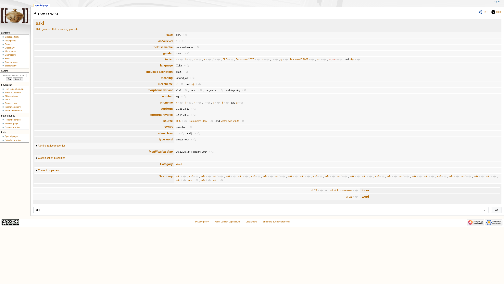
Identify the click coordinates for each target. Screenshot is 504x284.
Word (179, 164)
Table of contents (13, 92)
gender (168, 53)
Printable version (13, 140)
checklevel (165, 41)
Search (4, 71)
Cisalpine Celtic (12, 37)
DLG (225, 59)
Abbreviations (11, 96)
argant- (332, 59)
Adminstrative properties (52, 145)
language (166, 65)
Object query (11, 103)
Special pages (11, 136)
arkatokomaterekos (341, 190)
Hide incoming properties (66, 29)
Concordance (11, 62)
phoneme (166, 102)
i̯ (222, 102)
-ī (194, 59)
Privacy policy (202, 221)
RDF (486, 12)
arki (40, 23)
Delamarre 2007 (245, 59)
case (169, 34)
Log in (497, 1)
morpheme (165, 84)
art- (318, 59)
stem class (165, 133)
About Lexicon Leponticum (227, 221)
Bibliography (11, 65)
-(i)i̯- (352, 59)
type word (166, 139)
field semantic (163, 47)
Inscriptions (10, 40)
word (365, 196)
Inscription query (13, 107)
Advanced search (13, 110)
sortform (167, 108)
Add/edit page (11, 123)
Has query (166, 176)
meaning (167, 77)
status (168, 127)
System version (12, 127)
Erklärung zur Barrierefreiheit (276, 221)
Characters (10, 55)
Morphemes (10, 51)
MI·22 (313, 190)
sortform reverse (161, 114)
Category (166, 164)
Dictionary (10, 48)
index (169, 59)
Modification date (161, 151)
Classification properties (51, 158)
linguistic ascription (159, 71)
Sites (7, 58)
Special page (41, 5)
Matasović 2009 (299, 59)
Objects (8, 44)
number (167, 96)
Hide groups (43, 29)
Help (498, 12)
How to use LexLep (14, 89)
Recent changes (13, 120)
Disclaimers (251, 221)
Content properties (48, 170)
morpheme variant (160, 90)
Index (7, 99)
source (168, 120)
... (225, 180)
